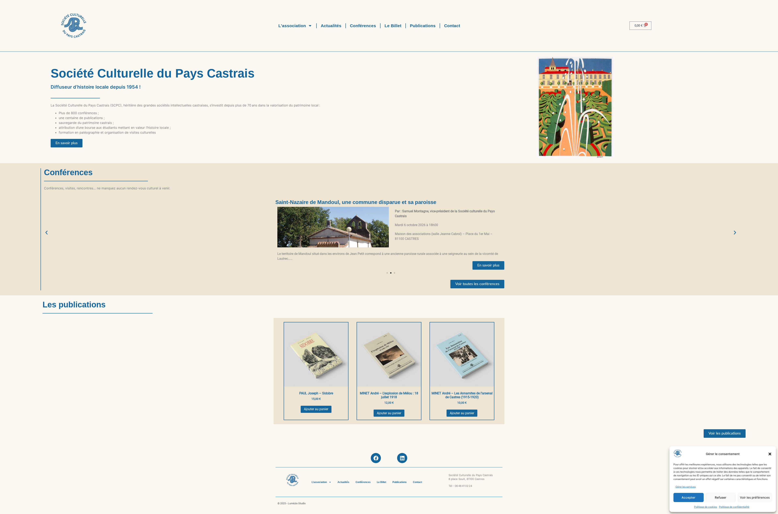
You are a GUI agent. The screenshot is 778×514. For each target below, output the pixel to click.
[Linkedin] (402, 458)
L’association (292, 25)
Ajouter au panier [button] (316, 409)
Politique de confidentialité (734, 506)
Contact (452, 25)
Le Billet (393, 25)
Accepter (688, 497)
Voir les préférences (755, 497)
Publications (423, 25)
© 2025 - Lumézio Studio (292, 503)
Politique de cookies (705, 506)
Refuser (720, 497)
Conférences (363, 25)
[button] (770, 454)
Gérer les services (685, 486)
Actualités (331, 25)
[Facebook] (376, 458)
